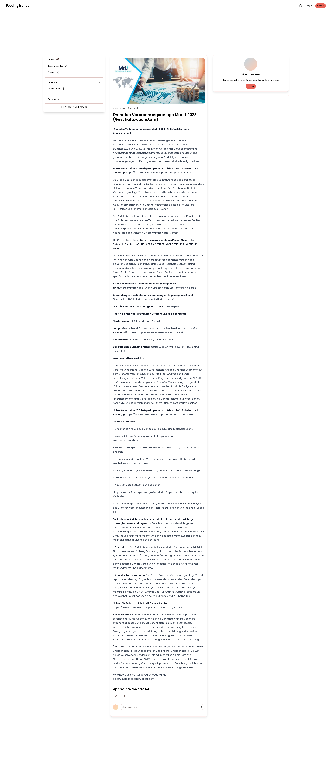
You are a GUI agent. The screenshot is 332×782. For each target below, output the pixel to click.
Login (309, 5)
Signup (320, 5)
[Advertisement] (166, 33)
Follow (251, 86)
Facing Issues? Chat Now (72, 107)
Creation (52, 82)
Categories (53, 99)
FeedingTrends (17, 6)
